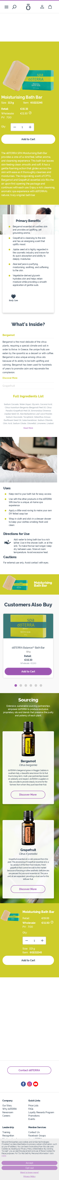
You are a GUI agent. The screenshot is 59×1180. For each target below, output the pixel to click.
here (4, 1156)
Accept (29, 1163)
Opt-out (29, 1168)
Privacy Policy (29, 1176)
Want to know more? (29, 1172)
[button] (15, 685)
